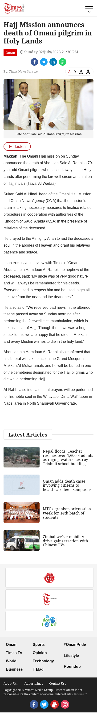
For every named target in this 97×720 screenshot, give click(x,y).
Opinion (40, 653)
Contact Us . (57, 683)
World (11, 661)
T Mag (38, 669)
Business (14, 669)
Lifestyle (71, 656)
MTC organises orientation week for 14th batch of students (67, 513)
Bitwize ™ (80, 694)
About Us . (11, 683)
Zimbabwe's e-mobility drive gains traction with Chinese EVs (65, 541)
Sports (39, 645)
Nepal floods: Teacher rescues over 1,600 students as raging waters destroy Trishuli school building (68, 457)
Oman (10, 52)
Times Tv (14, 653)
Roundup (72, 666)
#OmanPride (75, 645)
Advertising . (33, 683)
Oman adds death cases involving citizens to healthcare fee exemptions (67, 485)
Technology (43, 661)
